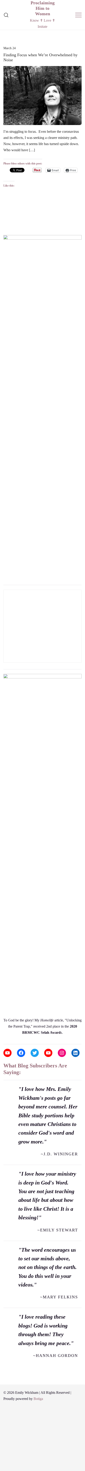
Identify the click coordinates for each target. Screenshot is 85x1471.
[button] (5, 228)
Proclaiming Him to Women (43, 8)
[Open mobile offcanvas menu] (78, 15)
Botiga (38, 1399)
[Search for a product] (6, 15)
